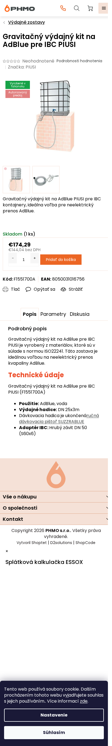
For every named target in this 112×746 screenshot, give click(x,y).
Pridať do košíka (61, 259)
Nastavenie (54, 715)
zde (84, 701)
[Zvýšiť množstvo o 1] (34, 258)
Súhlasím (54, 732)
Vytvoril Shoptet (32, 542)
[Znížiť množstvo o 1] (13, 258)
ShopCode (85, 542)
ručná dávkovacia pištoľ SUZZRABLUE (59, 418)
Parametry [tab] (53, 314)
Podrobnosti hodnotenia (79, 61)
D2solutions (61, 542)
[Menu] (103, 8)
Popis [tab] (29, 314)
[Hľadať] (76, 8)
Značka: (22, 67)
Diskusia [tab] (79, 314)
